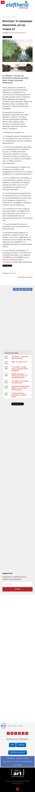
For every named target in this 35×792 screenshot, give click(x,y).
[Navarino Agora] (17, 67)
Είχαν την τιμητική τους (19, 362)
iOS (12, 745)
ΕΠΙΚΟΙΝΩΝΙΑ (17, 765)
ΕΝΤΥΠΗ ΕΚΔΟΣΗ (17, 752)
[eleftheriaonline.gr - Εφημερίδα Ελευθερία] (17, 4)
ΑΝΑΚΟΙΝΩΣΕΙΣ (27, 761)
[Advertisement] (17, 456)
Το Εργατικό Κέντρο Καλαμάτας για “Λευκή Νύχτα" (19, 394)
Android (21, 745)
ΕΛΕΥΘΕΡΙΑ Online (20, 32)
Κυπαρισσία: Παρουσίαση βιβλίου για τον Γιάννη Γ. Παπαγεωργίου (20, 387)
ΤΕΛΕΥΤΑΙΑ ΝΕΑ (11, 353)
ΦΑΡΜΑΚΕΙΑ (10, 758)
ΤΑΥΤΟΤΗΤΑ (17, 761)
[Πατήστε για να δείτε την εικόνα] (17, 50)
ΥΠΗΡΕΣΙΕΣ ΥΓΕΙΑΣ (22, 758)
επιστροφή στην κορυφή (25, 277)
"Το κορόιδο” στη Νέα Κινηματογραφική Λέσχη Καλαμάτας (20, 368)
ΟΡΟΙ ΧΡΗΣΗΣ (7, 761)
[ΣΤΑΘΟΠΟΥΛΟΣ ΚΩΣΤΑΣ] (17, 773)
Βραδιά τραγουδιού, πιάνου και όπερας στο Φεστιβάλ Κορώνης (19, 375)
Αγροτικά (13, 273)
